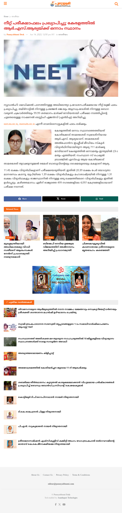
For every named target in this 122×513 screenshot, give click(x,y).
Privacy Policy (62, 475)
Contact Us (48, 475)
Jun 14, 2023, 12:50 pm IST (42, 34)
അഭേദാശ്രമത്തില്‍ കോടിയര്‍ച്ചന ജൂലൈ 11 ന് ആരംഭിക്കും (52, 368)
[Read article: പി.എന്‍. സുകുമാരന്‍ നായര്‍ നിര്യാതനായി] (10, 429)
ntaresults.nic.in (27, 124)
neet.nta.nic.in (11, 124)
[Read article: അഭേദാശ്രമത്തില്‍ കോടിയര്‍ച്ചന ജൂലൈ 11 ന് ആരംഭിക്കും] (10, 371)
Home (6, 17)
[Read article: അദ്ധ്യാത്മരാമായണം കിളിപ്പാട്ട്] (10, 356)
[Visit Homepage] (61, 4)
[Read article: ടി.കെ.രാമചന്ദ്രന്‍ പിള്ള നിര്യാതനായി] (10, 414)
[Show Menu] (5, 4)
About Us (35, 475)
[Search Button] (116, 4)
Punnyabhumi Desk (15, 34)
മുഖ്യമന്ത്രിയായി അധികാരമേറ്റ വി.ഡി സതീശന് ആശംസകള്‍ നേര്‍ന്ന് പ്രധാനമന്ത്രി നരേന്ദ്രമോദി (18, 250)
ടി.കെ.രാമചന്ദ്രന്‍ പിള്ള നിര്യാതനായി (39, 412)
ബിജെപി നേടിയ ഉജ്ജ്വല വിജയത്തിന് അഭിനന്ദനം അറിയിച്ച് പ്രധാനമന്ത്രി (58, 247)
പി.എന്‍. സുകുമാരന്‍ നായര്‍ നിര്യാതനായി (42, 426)
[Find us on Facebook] (56, 504)
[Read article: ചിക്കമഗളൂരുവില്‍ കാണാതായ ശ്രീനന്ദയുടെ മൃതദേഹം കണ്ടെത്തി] (100, 228)
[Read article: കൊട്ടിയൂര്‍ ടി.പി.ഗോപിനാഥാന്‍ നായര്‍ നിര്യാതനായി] (10, 400)
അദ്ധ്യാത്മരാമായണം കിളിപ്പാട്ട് (36, 353)
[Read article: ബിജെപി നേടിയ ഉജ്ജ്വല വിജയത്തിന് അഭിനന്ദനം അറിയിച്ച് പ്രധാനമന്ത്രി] (61, 228)
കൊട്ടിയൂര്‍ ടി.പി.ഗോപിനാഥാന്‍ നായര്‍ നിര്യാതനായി (48, 397)
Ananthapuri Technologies (68, 498)
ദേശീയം (15, 17)
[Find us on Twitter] (59, 504)
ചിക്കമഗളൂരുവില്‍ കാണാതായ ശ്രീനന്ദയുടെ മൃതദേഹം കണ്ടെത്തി (98, 247)
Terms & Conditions (81, 475)
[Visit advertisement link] (61, 280)
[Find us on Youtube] (64, 504)
